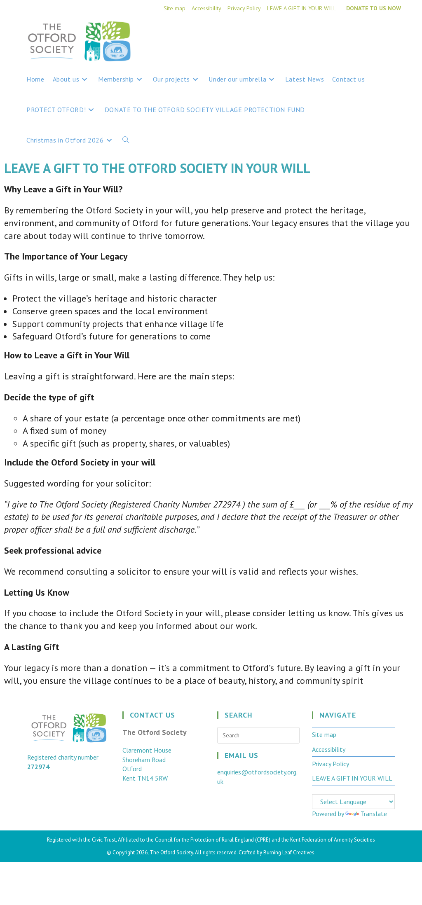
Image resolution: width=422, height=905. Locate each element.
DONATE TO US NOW (373, 8)
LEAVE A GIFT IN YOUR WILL (301, 8)
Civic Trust (104, 839)
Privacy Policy (244, 8)
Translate (374, 813)
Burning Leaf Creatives (288, 852)
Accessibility (206, 8)
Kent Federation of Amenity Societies (332, 839)
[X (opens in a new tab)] (365, 33)
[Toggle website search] (125, 140)
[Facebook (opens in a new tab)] (381, 33)
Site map (174, 8)
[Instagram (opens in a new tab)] (396, 33)
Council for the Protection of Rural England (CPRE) (212, 839)
